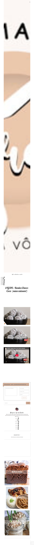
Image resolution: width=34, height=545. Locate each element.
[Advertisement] (17, 300)
